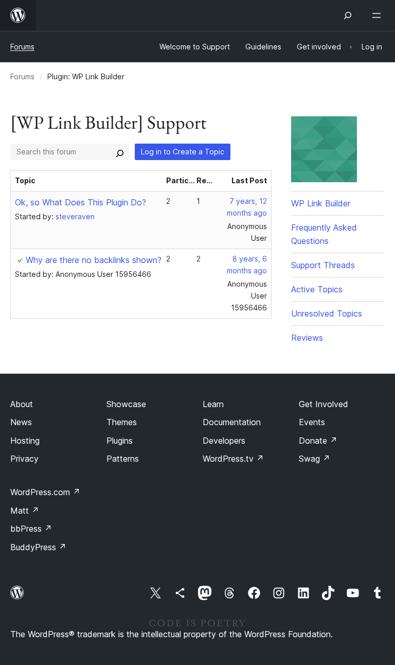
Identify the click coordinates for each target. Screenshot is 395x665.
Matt (24, 510)
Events (312, 422)
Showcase (126, 404)
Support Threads (323, 265)
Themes (121, 422)
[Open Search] (347, 15)
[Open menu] (378, 15)
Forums (22, 46)
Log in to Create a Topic (182, 151)
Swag (314, 458)
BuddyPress (38, 547)
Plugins (119, 440)
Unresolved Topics (326, 313)
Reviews (307, 337)
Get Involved (323, 404)
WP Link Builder (320, 203)
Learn (213, 404)
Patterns (122, 458)
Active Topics (317, 289)
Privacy (24, 458)
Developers (224, 440)
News (21, 422)
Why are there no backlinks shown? (93, 260)
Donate (318, 440)
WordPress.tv (233, 458)
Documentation (232, 422)
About (21, 404)
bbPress (31, 528)
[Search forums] (120, 152)
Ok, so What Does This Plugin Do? (80, 202)
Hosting (25, 440)
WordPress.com (45, 492)
